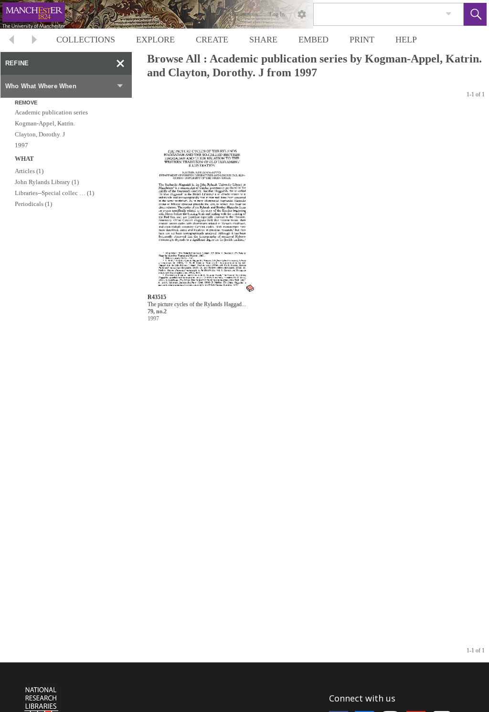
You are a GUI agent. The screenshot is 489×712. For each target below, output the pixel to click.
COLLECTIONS (85, 39)
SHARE (263, 39)
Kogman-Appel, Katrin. (45, 123)
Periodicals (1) (33, 203)
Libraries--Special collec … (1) (54, 192)
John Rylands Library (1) (47, 182)
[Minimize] (120, 63)
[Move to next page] (34, 41)
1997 (21, 145)
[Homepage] (180, 14)
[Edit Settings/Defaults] (301, 14)
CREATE (212, 39)
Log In (277, 14)
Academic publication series (51, 112)
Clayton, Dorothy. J (40, 134)
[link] (448, 14)
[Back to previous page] (11, 41)
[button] (475, 14)
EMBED (313, 39)
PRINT (362, 39)
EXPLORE (155, 39)
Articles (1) (29, 171)
